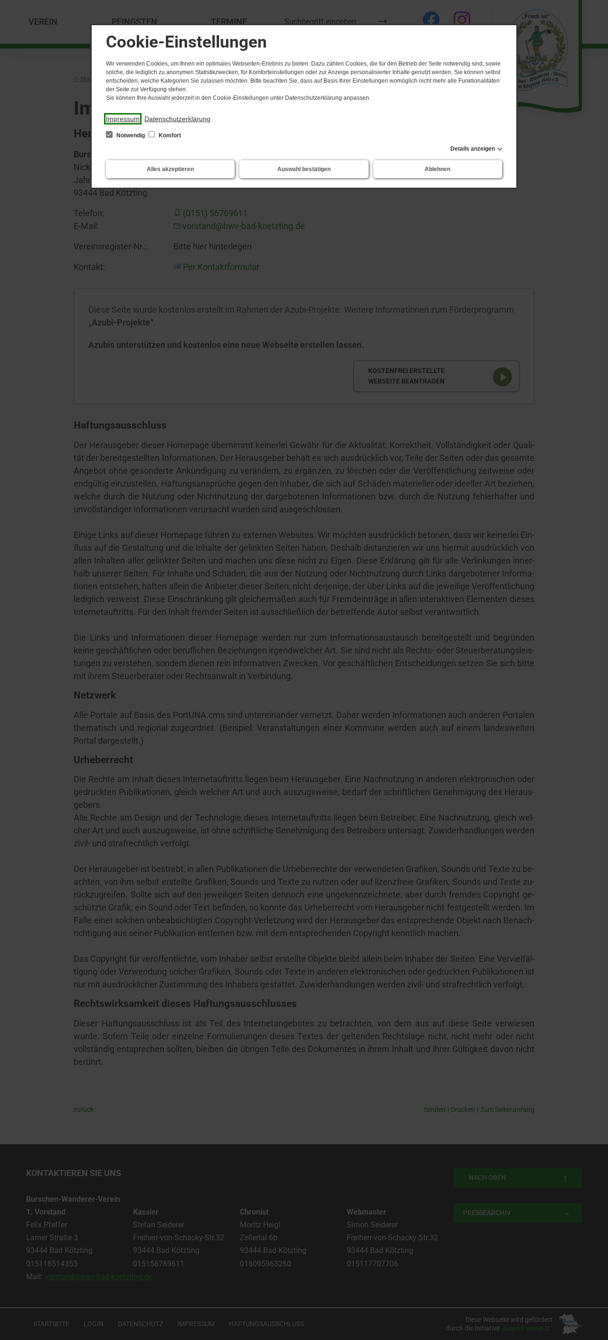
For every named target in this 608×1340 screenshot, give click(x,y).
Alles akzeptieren (170, 169)
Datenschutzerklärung (177, 119)
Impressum (123, 119)
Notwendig (130, 135)
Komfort (169, 135)
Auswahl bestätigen (304, 169)
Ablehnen (437, 169)
